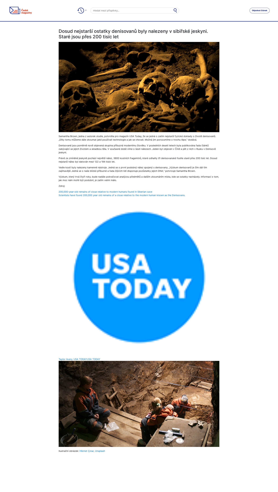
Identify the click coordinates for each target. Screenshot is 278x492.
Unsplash (100, 450)
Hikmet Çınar (86, 450)
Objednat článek (259, 10)
